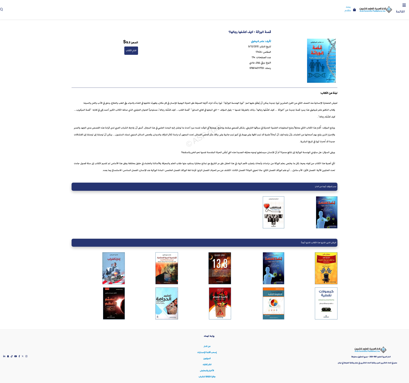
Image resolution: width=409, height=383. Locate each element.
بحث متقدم (348, 8)
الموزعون (207, 358)
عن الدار (207, 346)
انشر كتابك (207, 364)
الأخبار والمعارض (207, 370)
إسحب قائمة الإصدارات (207, 352)
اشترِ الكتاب (131, 50)
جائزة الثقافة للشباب (207, 376)
